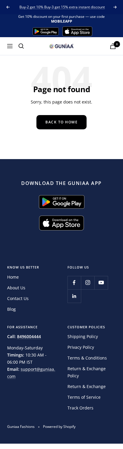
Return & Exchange (86, 386)
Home (13, 277)
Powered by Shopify (59, 426)
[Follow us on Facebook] (74, 282)
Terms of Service (84, 397)
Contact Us (18, 298)
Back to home (61, 122)
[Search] (21, 46)
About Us (16, 288)
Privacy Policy (80, 347)
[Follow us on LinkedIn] (74, 296)
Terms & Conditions (87, 358)
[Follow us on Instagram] (87, 282)
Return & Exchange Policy (86, 372)
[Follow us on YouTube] (101, 282)
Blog (11, 309)
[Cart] (113, 46)
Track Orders (80, 408)
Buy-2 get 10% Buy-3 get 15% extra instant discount (62, 7)
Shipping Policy (82, 336)
